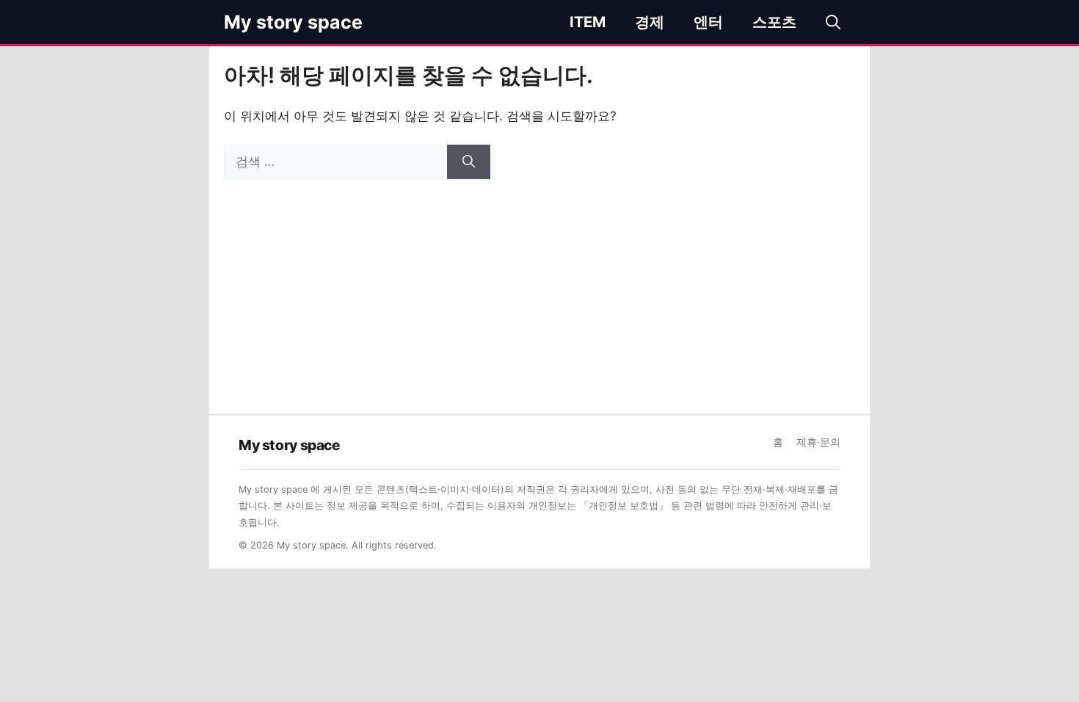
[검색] (468, 162)
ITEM (588, 22)
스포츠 (774, 22)
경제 (649, 22)
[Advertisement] (539, 289)
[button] (833, 22)
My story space (293, 22)
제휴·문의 (818, 442)
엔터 (708, 22)
